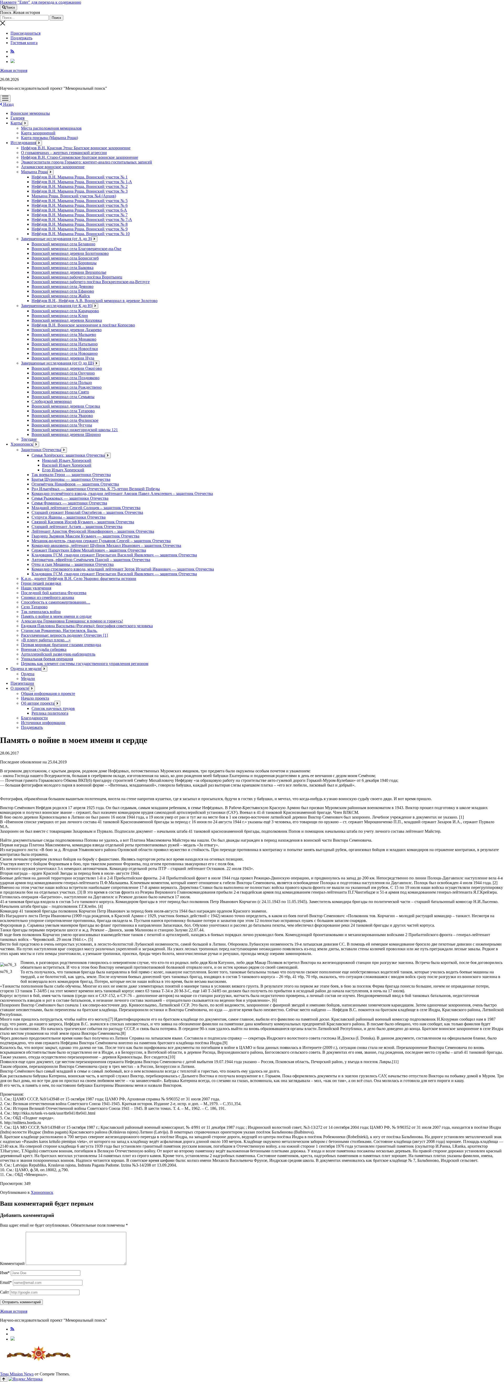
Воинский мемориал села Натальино (65, 344)
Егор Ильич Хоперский (63, 470)
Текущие (29, 439)
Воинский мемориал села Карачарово (65, 311)
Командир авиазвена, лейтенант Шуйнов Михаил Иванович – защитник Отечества (106, 545)
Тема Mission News (17, 1374)
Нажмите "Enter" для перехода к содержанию (40, 2)
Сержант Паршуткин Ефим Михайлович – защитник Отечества (89, 550)
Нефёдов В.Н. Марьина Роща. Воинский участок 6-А (79, 210)
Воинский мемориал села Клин (60, 315)
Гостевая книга (24, 42)
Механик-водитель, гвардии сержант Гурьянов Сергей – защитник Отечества (101, 541)
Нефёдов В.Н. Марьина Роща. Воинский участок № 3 (80, 191)
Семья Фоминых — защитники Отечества (69, 503)
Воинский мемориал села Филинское (65, 420)
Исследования (23, 142)
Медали (28, 678)
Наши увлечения (36, 588)
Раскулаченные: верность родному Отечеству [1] (64, 635)
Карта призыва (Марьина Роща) (49, 137)
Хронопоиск (21, 444)
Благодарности (34, 718)
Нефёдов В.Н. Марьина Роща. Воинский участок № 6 (80, 205)
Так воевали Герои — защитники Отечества (71, 474)
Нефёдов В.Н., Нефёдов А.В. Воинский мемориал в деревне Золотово (95, 300)
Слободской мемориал (52, 401)
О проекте (19, 688)
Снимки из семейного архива (47, 597)
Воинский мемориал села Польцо (62, 382)
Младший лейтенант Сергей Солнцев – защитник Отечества (86, 507)
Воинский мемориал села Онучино (63, 373)
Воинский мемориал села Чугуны (62, 425)
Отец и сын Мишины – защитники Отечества (73, 564)
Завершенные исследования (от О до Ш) (57, 363)
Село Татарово (34, 607)
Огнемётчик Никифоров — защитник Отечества (75, 484)
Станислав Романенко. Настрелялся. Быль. (59, 630)
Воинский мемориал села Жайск (61, 296)
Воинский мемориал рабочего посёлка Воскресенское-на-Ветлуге (91, 281)
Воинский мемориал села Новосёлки (65, 348)
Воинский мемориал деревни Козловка (67, 320)
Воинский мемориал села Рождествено (67, 387)
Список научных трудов (53, 708)
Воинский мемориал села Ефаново (63, 291)
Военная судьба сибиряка (43, 649)
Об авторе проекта (37, 703)
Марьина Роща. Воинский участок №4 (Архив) (74, 196)
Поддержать (21, 38)
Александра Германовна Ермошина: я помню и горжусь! (72, 621)
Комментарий (12, 1263)
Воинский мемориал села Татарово (63, 411)
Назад (8, 104)
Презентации (22, 683)
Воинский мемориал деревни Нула (63, 358)
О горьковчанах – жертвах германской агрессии (64, 152)
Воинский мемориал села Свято (60, 392)
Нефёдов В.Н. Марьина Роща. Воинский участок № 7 (80, 215)
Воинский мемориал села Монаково (64, 339)
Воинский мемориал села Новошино (65, 353)
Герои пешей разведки (41, 583)
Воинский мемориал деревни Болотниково (70, 253)
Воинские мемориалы (30, 113)
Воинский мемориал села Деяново (62, 286)
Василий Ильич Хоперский (66, 465)
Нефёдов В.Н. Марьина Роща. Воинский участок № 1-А (82, 182)
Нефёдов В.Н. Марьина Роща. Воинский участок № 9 (80, 229)
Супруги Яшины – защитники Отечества (69, 517)
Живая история (13, 70)
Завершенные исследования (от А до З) (56, 238)
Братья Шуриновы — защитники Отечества (71, 479)
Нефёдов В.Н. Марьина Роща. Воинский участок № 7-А (82, 219)
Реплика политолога (50, 713)
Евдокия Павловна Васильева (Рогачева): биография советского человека (87, 626)
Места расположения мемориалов (51, 128)
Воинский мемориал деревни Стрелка (66, 406)
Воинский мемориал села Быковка (62, 267)
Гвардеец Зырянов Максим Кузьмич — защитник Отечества (85, 536)
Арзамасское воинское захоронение (53, 167)
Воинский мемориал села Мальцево (64, 334)
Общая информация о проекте (48, 693)
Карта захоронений (38, 133)
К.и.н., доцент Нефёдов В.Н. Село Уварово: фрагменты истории (78, 578)
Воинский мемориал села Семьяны (63, 396)
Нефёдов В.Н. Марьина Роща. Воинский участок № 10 (81, 233)
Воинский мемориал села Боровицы (64, 263)
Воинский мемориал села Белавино (63, 244)
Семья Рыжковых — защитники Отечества (70, 498)
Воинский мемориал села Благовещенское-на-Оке (76, 248)
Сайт (4, 1292)
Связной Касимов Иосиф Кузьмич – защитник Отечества (83, 522)
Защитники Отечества (41, 449)
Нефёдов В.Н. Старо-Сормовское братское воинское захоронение (79, 157)
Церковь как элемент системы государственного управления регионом (84, 663)
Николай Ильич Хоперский (66, 460)
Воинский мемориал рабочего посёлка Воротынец (77, 277)
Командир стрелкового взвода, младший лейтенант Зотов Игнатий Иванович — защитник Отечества (123, 569)
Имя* (5, 1272)
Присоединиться (25, 33)
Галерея (17, 118)
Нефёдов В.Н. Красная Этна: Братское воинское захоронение (75, 148)
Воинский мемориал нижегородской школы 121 (75, 430)
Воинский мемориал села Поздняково (65, 378)
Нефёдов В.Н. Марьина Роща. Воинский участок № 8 (80, 224)
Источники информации (43, 722)
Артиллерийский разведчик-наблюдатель (58, 654)
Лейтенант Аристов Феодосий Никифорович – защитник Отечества (93, 531)
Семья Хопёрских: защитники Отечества (68, 455)
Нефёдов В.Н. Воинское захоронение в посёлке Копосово (83, 325)
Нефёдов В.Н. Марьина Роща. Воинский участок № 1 (80, 177)
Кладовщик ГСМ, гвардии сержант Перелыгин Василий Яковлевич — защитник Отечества (114, 555)
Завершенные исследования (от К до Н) (56, 305)
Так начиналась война (41, 611)
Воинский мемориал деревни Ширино (66, 434)
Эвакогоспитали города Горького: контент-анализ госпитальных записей (86, 162)
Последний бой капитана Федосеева (53, 592)
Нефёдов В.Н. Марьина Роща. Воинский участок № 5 (80, 200)
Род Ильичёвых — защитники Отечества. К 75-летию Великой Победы (96, 489)
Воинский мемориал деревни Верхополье (69, 272)
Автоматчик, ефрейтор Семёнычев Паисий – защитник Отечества (91, 559)
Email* (6, 1282)
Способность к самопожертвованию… (55, 602)
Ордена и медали (25, 668)
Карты (16, 123)
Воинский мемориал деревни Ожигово (67, 368)
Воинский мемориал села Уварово (62, 415)
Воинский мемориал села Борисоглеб (65, 258)
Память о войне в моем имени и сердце (56, 616)
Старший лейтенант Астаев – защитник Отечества (77, 526)
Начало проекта (35, 698)
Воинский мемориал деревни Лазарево (67, 330)
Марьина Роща (34, 172)
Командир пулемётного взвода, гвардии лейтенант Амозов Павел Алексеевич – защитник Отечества (122, 493)
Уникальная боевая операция (47, 659)
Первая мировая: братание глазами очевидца (61, 644)
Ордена (27, 674)
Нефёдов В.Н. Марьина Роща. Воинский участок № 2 (80, 186)
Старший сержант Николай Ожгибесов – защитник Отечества (87, 512)
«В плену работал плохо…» (46, 640)
